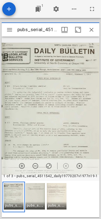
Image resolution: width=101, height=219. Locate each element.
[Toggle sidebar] (9, 29)
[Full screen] (92, 9)
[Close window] (91, 29)
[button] (14, 197)
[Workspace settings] (56, 9)
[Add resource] (9, 9)
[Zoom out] (35, 166)
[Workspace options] (74, 9)
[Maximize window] (78, 29)
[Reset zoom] (49, 166)
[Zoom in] (22, 166)
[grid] (50, 199)
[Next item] (79, 166)
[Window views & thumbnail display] (64, 29)
